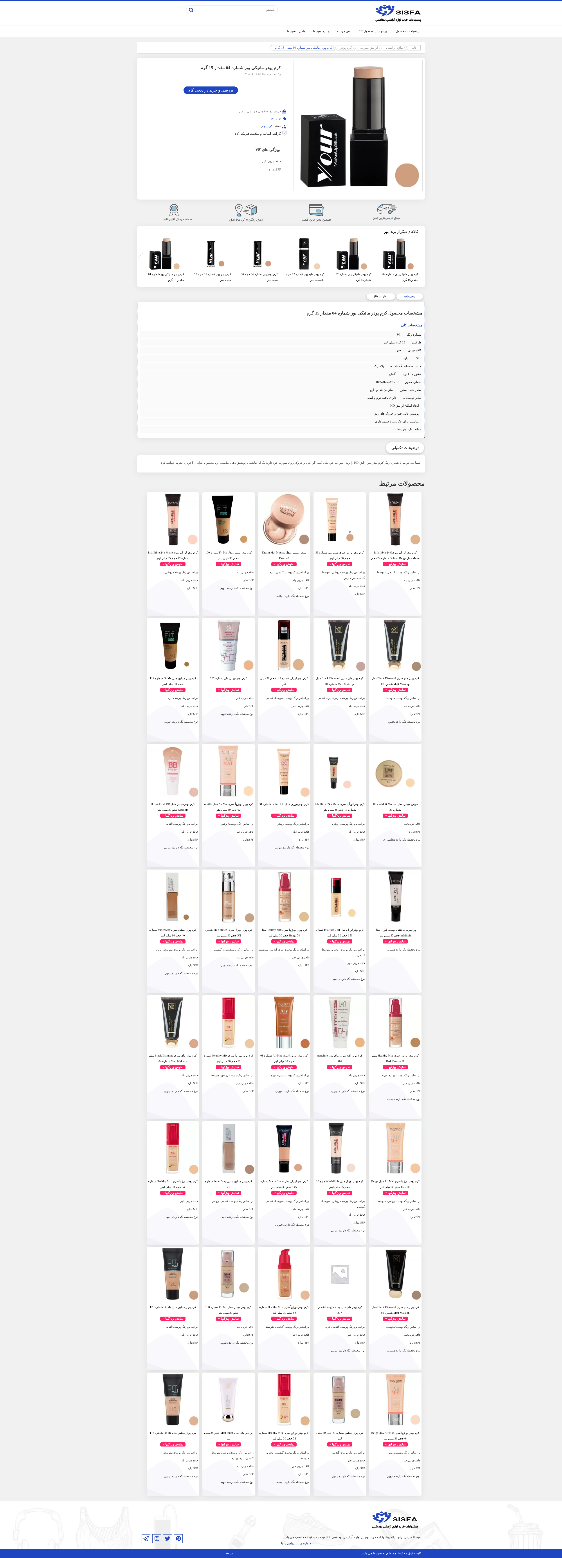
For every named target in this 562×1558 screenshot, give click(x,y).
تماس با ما (287, 1543)
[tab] (409, 296)
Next (421, 258)
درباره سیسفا (321, 31)
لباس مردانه (344, 31)
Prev (139, 258)
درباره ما (305, 1543)
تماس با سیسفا (296, 31)
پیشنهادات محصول (407, 31)
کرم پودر (346, 47)
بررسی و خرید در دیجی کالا (210, 90)
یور (272, 118)
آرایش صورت (369, 47)
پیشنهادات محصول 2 (374, 31)
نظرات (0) (380, 296)
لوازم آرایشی (394, 47)
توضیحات (410, 296)
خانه (414, 47)
